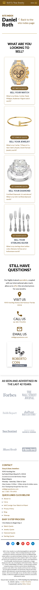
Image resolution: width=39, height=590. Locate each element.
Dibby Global (26, 584)
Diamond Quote (9, 533)
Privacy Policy (9, 509)
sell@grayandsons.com (10, 489)
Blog (5, 512)
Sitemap (7, 515)
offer (16, 286)
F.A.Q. (6, 502)
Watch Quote (8, 526)
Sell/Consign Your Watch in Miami (16, 505)
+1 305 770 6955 (25, 582)
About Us (7, 499)
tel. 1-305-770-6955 (9, 491)
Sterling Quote (9, 536)
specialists (23, 280)
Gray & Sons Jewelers (10, 468)
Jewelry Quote (9, 529)
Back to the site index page (26, 21)
